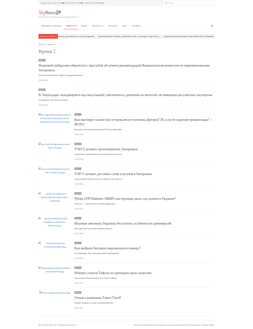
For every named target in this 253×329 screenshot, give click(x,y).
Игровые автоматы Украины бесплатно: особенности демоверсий (122, 223)
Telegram (136, 25)
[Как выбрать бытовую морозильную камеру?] (55, 243)
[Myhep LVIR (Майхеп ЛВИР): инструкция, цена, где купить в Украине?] (55, 193)
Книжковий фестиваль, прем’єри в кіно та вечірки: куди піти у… (117, 36)
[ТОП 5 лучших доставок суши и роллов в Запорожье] (55, 169)
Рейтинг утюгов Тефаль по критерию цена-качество (113, 272)
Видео (84, 25)
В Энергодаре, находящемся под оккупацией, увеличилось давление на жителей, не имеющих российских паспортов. (126, 94)
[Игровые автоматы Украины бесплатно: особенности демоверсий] (55, 218)
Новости (70, 25)
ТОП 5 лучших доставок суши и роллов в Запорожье (113, 173)
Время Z (42, 60)
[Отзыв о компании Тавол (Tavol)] (54, 292)
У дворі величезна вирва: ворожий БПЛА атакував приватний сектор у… (187, 36)
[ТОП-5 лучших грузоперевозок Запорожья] (55, 144)
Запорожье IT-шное (67, 325)
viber (124, 25)
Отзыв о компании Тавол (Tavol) (97, 297)
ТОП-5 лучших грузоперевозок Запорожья (106, 149)
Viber (212, 325)
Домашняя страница (51, 25)
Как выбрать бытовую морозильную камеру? (107, 248)
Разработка (150, 325)
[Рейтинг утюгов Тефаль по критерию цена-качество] (55, 268)
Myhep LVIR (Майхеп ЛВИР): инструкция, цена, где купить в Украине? (125, 198)
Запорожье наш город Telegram (171, 325)
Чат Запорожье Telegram (197, 325)
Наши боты (97, 25)
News (50, 12)
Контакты (113, 25)
